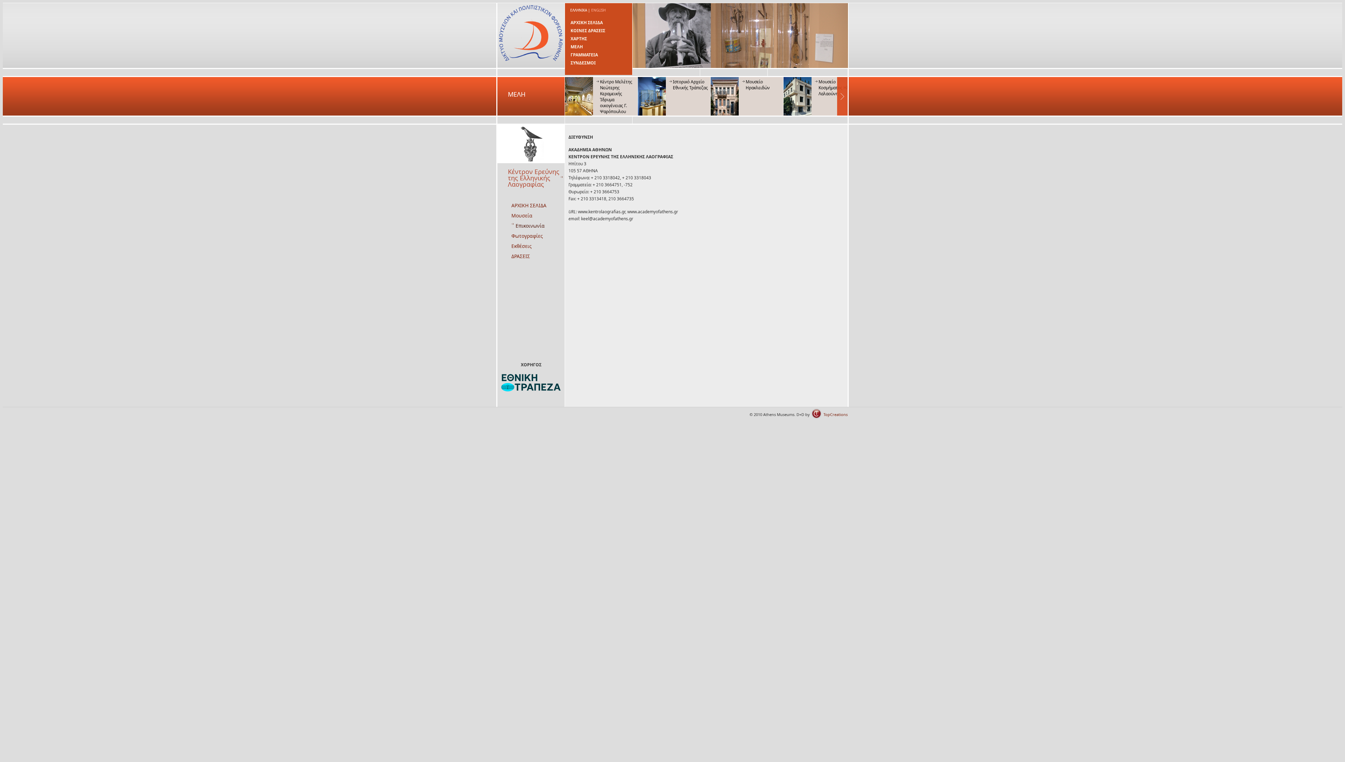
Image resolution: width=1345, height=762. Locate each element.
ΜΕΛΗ (577, 47)
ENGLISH (598, 10)
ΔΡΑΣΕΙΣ (520, 256)
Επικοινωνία (530, 225)
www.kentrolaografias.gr (601, 212)
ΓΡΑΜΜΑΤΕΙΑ (584, 55)
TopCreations (835, 414)
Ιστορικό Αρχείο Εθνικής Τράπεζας (690, 85)
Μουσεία (521, 215)
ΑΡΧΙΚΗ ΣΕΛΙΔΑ (587, 23)
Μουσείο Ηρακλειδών (758, 85)
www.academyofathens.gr (652, 212)
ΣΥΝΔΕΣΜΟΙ (583, 63)
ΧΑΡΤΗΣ (579, 39)
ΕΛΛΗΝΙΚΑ (578, 10)
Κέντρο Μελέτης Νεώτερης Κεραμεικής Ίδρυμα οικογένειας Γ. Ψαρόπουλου (616, 97)
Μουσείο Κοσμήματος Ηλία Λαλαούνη (836, 88)
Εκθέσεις (521, 246)
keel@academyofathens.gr (607, 219)
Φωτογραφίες (527, 236)
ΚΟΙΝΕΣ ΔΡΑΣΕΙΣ (588, 31)
